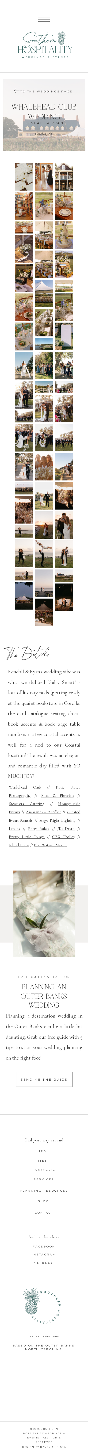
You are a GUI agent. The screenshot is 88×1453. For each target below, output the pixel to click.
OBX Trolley (63, 836)
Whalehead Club (28, 787)
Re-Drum (67, 828)
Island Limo (19, 845)
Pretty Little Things (27, 836)
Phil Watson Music (50, 845)
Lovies (14, 828)
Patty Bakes (38, 828)
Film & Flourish (57, 795)
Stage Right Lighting (57, 820)
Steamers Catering (27, 803)
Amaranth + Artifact (43, 811)
